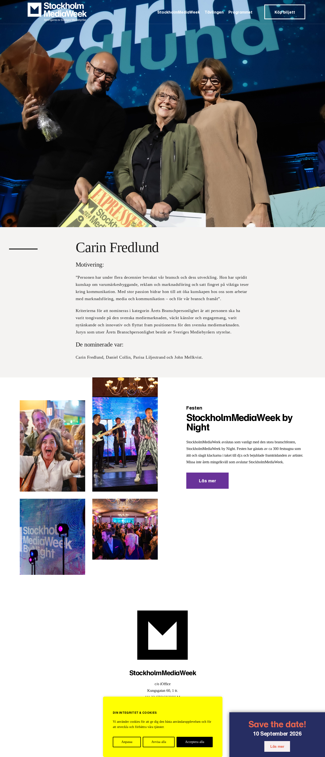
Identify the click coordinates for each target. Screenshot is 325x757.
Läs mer (277, 746)
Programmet (240, 12)
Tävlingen (214, 12)
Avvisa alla (158, 742)
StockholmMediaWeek (178, 12)
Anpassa (126, 742)
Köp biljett (285, 12)
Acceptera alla (194, 742)
